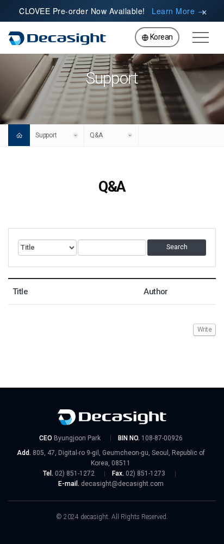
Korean (160, 37)
